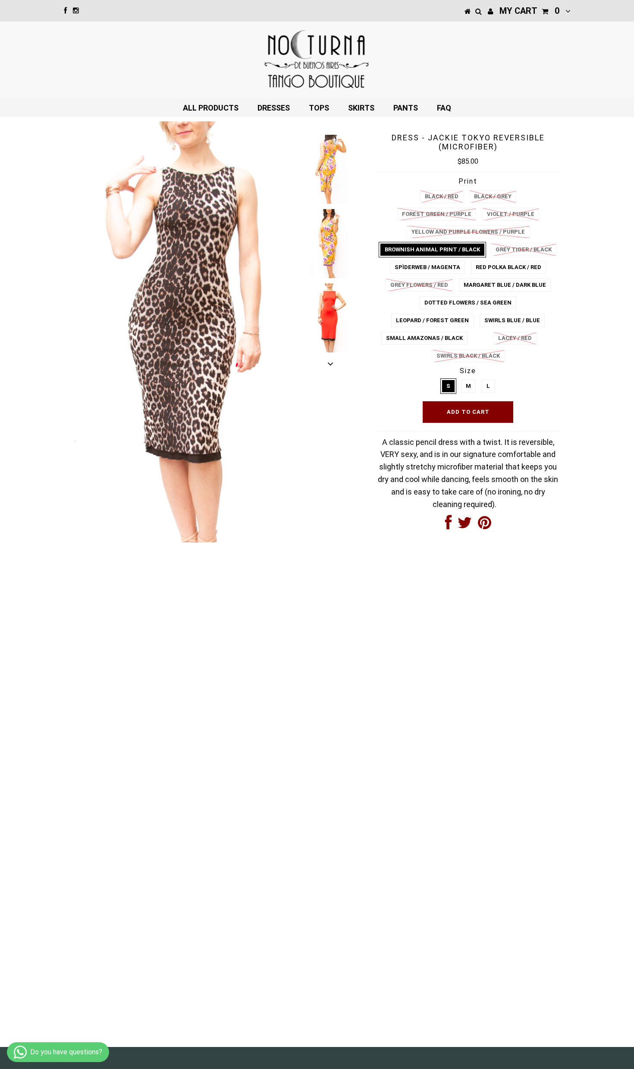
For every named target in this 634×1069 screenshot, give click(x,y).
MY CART (529, 11)
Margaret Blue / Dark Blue (505, 285)
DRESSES (273, 107)
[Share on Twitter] (465, 525)
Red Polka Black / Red (508, 267)
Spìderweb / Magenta (427, 267)
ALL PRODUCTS (211, 107)
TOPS (319, 107)
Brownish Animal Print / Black (432, 249)
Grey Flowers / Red (419, 285)
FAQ (444, 107)
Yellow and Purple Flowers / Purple (468, 231)
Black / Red (441, 196)
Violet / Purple (510, 214)
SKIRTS (361, 107)
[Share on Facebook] (448, 525)
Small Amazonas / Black (424, 338)
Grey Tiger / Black (524, 249)
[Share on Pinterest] (484, 525)
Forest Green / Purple (436, 214)
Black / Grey (493, 196)
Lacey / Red (515, 338)
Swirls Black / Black (468, 355)
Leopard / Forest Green (432, 320)
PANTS (405, 107)
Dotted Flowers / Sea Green (468, 302)
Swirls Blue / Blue (512, 320)
